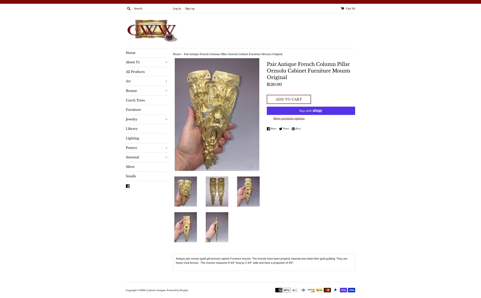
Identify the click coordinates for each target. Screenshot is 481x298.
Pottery (146, 148)
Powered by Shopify (177, 290)
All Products (135, 72)
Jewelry (146, 119)
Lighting (132, 138)
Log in (177, 8)
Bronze (146, 91)
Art (146, 81)
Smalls (131, 176)
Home (130, 53)
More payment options (289, 118)
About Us (146, 62)
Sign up (190, 8)
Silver (130, 167)
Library (132, 129)
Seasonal (146, 157)
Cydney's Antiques (156, 290)
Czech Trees (135, 100)
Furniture (133, 110)
